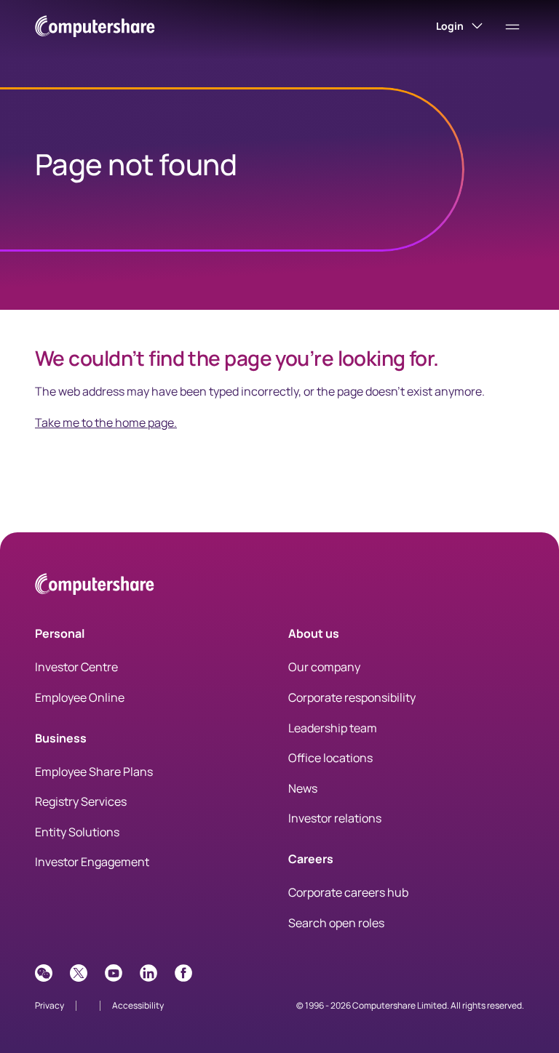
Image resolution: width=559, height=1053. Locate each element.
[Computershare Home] (94, 586)
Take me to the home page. (106, 423)
